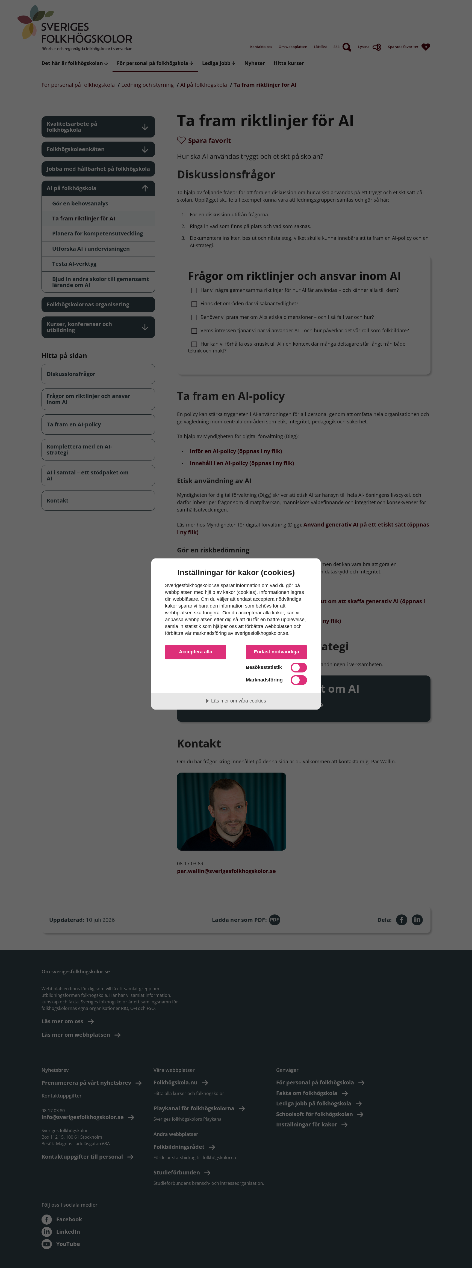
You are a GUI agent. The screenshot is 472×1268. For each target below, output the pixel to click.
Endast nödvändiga (276, 651)
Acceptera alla (195, 651)
